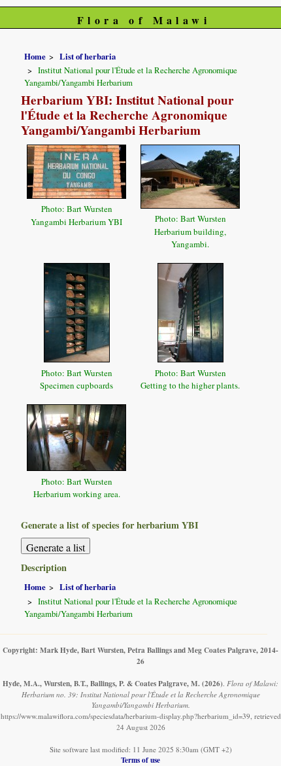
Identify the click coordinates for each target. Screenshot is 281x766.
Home (35, 56)
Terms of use (140, 759)
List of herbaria (87, 56)
